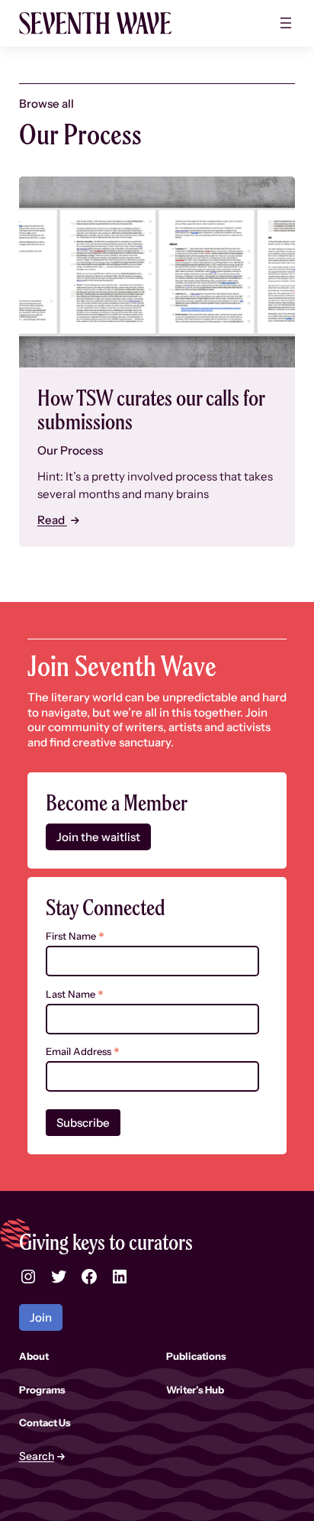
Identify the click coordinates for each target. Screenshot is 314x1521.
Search (36, 1456)
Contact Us (45, 1422)
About (34, 1356)
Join (41, 1317)
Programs (42, 1389)
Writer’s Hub (195, 1389)
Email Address (83, 1051)
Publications (196, 1356)
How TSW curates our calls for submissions (150, 409)
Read (52, 520)
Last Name (75, 994)
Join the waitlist (98, 837)
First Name (75, 936)
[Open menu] (286, 23)
